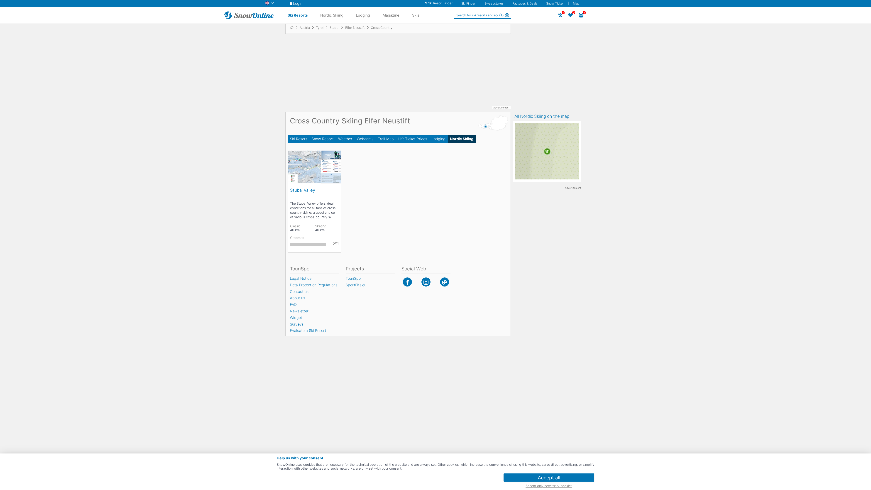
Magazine (391, 15)
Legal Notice (300, 278)
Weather (345, 139)
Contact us (299, 291)
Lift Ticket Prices (412, 139)
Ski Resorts (298, 15)
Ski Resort (298, 139)
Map (576, 3)
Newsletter (299, 311)
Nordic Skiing (461, 139)
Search (501, 15)
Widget (296, 317)
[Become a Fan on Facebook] (407, 282)
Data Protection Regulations (313, 285)
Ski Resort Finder (440, 3)
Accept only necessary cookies (549, 486)
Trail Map (386, 139)
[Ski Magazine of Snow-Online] (444, 282)
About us (297, 298)
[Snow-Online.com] (249, 15)
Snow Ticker (555, 3)
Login (297, 3)
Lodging (438, 139)
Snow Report (323, 139)
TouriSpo (353, 278)
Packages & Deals (524, 3)
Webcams (365, 139)
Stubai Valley (302, 190)
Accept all (549, 477)
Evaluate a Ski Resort (308, 330)
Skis (415, 15)
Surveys (296, 324)
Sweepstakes (494, 3)
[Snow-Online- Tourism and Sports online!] (293, 27)
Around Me (507, 15)
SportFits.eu (356, 285)
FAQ (293, 304)
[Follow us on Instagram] (426, 282)
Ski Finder (468, 3)
